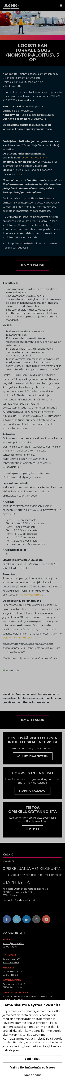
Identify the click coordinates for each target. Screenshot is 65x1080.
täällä (19, 174)
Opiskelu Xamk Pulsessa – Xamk (22, 637)
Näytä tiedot (32, 1075)
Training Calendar (32, 790)
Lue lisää (32, 829)
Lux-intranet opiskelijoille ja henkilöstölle (33, 875)
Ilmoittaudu (32, 265)
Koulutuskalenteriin (33, 756)
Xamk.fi (9, 861)
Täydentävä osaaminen (34, 157)
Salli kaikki (32, 1058)
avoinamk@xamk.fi (30, 594)
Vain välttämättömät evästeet (32, 1067)
